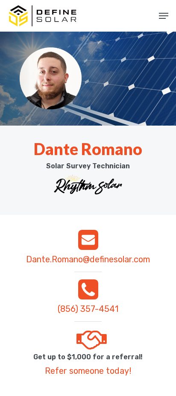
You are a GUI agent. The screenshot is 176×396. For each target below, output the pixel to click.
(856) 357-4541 (88, 309)
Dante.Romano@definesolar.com (88, 259)
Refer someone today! (88, 371)
